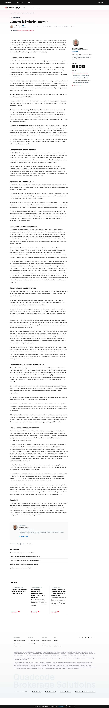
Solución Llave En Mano (19, 640)
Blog (43, 643)
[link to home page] (12, 8)
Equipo (55, 640)
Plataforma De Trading (33, 640)
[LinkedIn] (23, 25)
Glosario (19, 13)
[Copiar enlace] (30, 544)
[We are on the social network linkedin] (86, 637)
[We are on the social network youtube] (94, 637)
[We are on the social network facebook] (83, 637)
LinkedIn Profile (24, 536)
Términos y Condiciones (65, 691)
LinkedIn (76, 51)
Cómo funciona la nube (81, 75)
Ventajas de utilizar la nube (81, 80)
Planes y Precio (17, 646)
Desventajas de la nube (81, 82)
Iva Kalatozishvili (18, 26)
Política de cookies (36, 691)
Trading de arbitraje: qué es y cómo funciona (22, 553)
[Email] (27, 544)
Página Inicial (13, 13)
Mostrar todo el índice (77, 85)
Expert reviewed (16, 17)
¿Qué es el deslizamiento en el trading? (20, 568)
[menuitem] (10, 2)
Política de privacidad (50, 691)
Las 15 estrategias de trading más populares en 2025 (24, 564)
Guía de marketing (46, 640)
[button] (101, 2)
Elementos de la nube (80, 73)
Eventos (56, 643)
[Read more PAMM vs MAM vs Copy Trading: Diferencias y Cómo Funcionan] (19, 600)
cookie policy (61, 706)
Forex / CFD (16, 643)
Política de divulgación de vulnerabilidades (85, 691)
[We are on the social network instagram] (88, 637)
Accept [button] (70, 706)
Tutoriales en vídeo (46, 646)
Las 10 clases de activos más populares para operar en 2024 (26, 556)
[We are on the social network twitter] (80, 637)
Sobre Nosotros (58, 646)
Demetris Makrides (29, 30)
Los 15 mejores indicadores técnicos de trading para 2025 (25, 560)
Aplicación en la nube (80, 77)
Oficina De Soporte (32, 643)
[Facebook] (24, 544)
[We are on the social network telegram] (91, 637)
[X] (17, 544)
